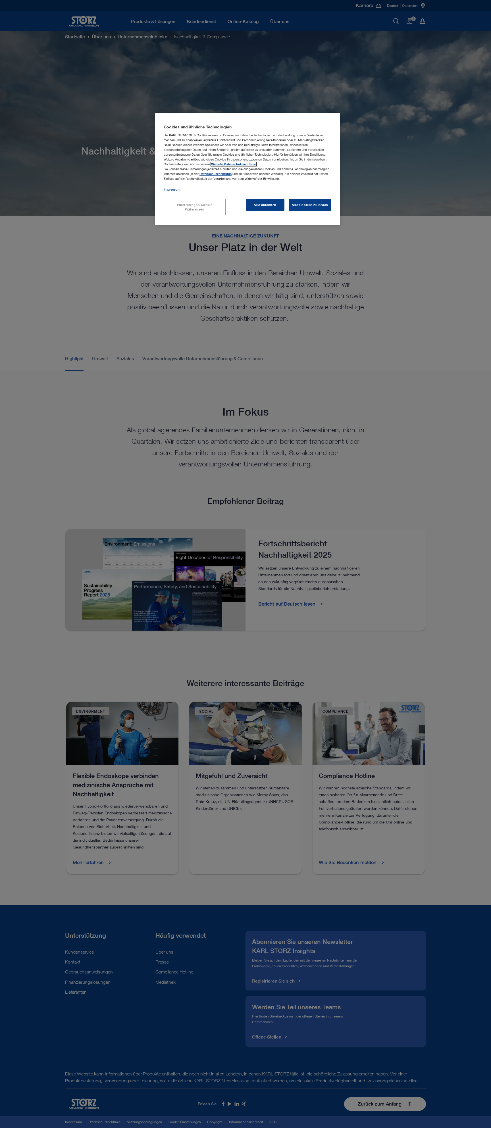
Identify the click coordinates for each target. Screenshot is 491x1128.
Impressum (172, 189)
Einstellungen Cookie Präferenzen (194, 207)
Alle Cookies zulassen (310, 205)
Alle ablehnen (265, 205)
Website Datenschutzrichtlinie (233, 164)
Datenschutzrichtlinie (215, 174)
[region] (247, 169)
